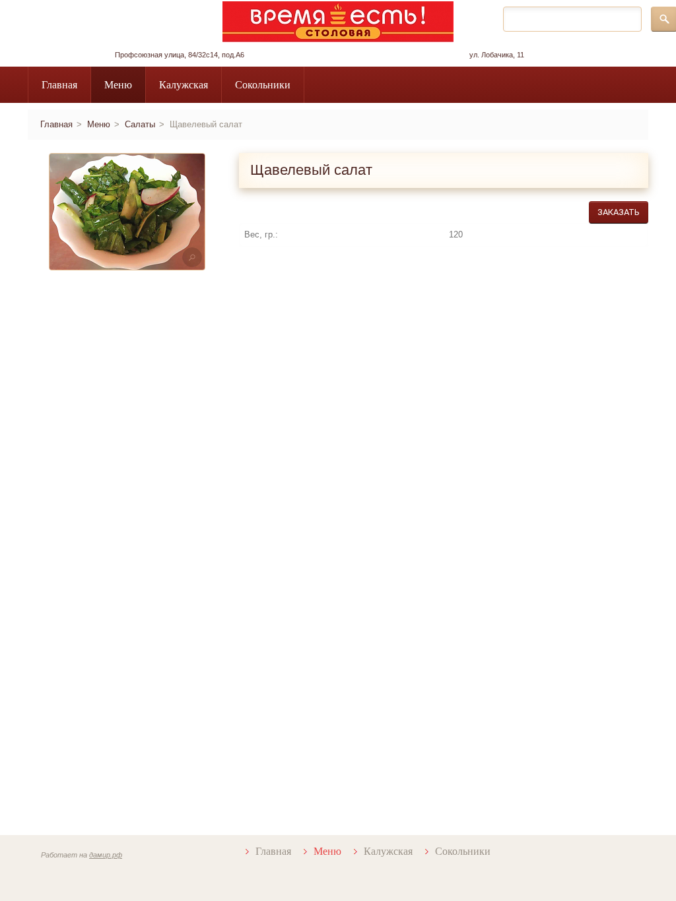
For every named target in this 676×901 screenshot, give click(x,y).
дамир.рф (105, 855)
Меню (118, 84)
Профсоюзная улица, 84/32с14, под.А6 (179, 55)
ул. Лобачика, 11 (496, 55)
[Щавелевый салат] (127, 211)
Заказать (618, 212)
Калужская (183, 84)
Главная (59, 84)
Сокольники (262, 84)
